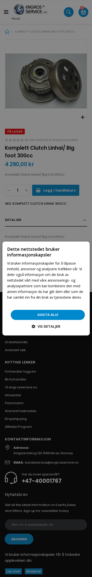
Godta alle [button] (47, 314)
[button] (46, 326)
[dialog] (46, 288)
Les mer (13, 303)
